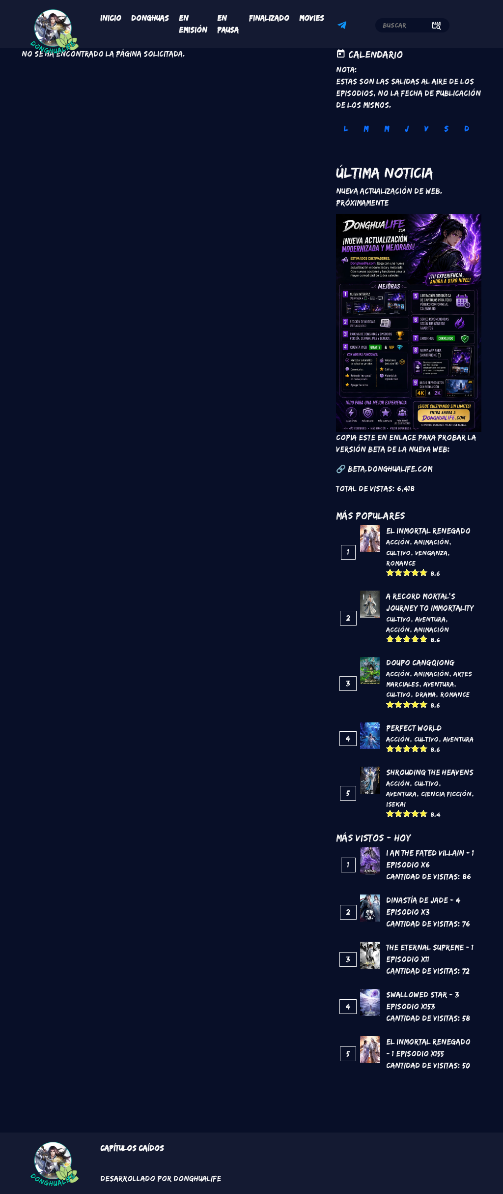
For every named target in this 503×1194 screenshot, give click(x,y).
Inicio (110, 18)
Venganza (431, 553)
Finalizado (269, 18)
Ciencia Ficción (446, 794)
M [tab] (365, 128)
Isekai (396, 804)
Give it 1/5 (390, 572)
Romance (401, 563)
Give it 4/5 (415, 572)
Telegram (343, 26)
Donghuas (150, 18)
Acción (398, 542)
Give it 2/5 (398, 572)
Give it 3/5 (407, 572)
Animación (431, 542)
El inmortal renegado (428, 531)
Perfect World (414, 728)
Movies (311, 18)
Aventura (430, 619)
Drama (425, 694)
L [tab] (346, 128)
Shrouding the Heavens (430, 772)
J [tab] (407, 128)
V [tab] (426, 128)
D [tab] (466, 128)
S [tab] (446, 128)
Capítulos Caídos (132, 1148)
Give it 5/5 (423, 572)
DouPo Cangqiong (420, 662)
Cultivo (398, 553)
